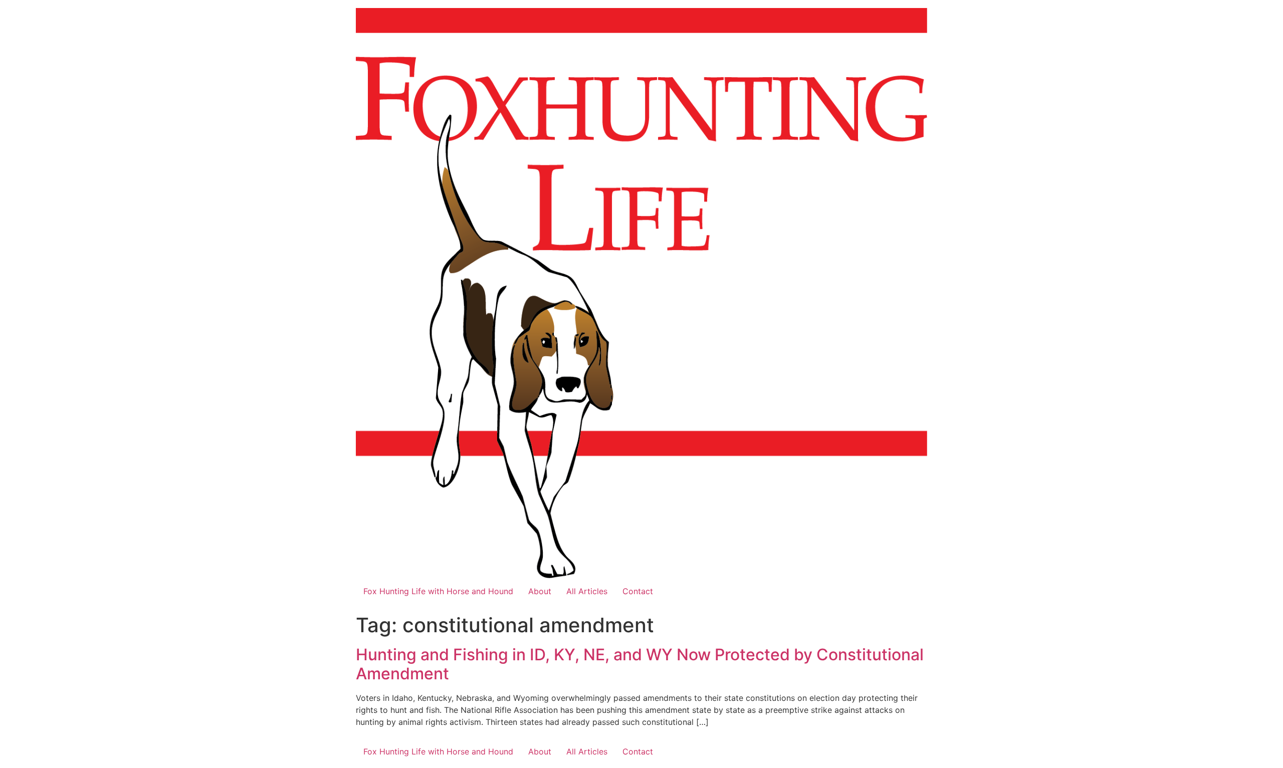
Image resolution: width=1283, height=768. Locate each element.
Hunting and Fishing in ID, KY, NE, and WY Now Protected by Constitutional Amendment (640, 664)
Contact (637, 591)
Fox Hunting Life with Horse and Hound (438, 591)
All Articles (586, 591)
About (539, 591)
